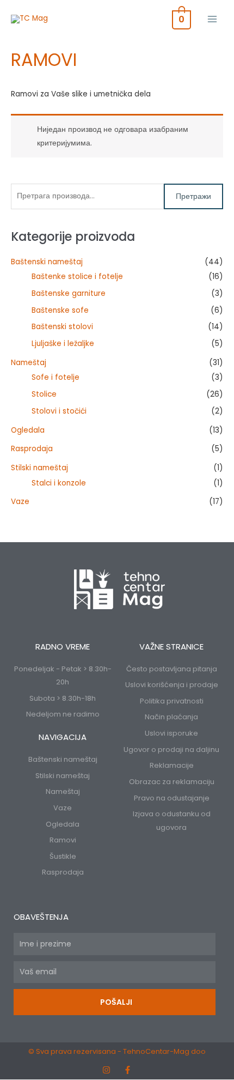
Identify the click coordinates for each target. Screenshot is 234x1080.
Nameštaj (28, 362)
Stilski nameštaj (39, 468)
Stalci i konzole (59, 483)
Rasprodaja (32, 449)
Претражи (193, 196)
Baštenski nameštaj (47, 262)
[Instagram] (106, 1070)
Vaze (20, 501)
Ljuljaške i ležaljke (63, 343)
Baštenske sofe (60, 310)
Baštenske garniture (69, 293)
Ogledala (28, 430)
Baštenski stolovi (62, 326)
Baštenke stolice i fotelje (77, 276)
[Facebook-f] (128, 1070)
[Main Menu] (212, 18)
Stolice (44, 394)
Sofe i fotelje (55, 377)
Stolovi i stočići (59, 411)
